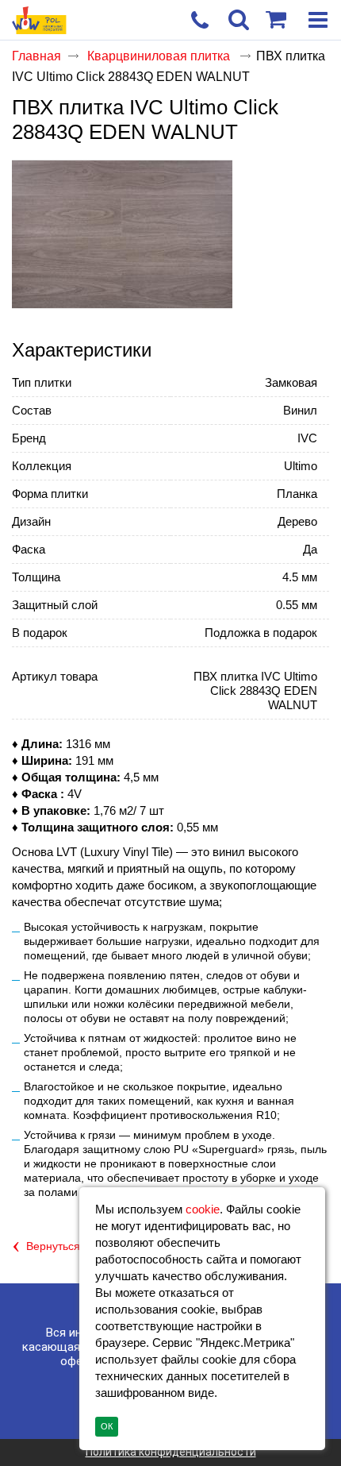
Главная (36, 56)
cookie (203, 1209)
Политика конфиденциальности (171, 1451)
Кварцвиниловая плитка (160, 56)
